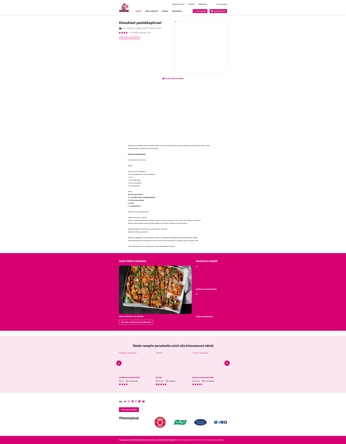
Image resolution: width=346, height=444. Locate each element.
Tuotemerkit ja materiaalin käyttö (157, 440)
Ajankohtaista (177, 11)
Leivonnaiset (123, 38)
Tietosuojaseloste (124, 440)
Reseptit (139, 11)
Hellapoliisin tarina (178, 4)
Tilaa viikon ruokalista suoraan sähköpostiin (136, 322)
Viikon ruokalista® (151, 11)
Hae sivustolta (222, 4)
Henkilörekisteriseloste (138, 440)
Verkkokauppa (202, 4)
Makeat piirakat (134, 38)
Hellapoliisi (130, 28)
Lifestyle (165, 11)
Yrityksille (191, 4)
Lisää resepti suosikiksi (129, 410)
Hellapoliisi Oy (173, 440)
